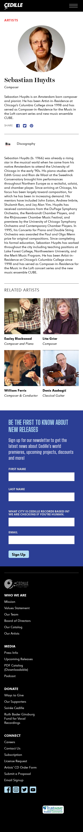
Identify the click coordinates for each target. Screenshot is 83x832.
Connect (12, 735)
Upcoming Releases (18, 659)
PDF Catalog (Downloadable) (16, 667)
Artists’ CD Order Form (20, 767)
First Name (17, 468)
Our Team (11, 614)
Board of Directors (17, 621)
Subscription (13, 755)
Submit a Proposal (17, 774)
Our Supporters (15, 702)
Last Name (17, 488)
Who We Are (15, 595)
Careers (9, 742)
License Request (15, 761)
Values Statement (17, 608)
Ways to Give (14, 695)
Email (13, 532)
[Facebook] (18, 125)
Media (9, 646)
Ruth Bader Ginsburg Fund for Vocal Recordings (19, 718)
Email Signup (13, 780)
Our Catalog (13, 627)
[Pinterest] (31, 125)
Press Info (11, 653)
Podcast (10, 676)
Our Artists (11, 633)
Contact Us (12, 748)
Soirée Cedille (14, 708)
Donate (11, 689)
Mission (9, 602)
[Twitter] (24, 125)
